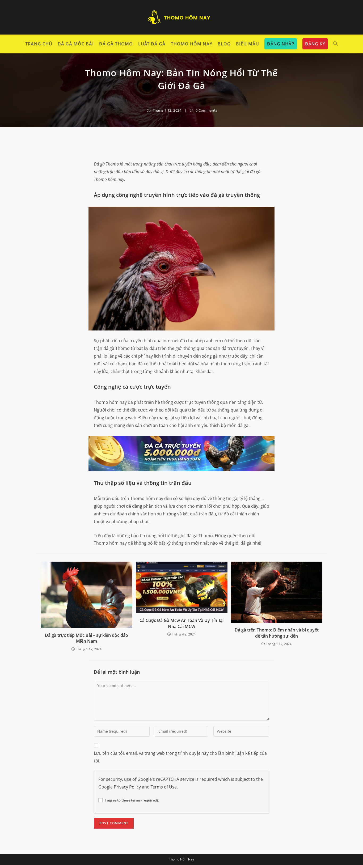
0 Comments (206, 110)
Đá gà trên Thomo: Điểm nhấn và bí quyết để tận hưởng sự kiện (277, 633)
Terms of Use (164, 787)
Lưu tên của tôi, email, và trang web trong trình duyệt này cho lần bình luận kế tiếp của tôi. (180, 757)
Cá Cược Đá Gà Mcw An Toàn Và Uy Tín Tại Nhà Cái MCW (181, 623)
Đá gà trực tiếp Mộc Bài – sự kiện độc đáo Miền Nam (86, 638)
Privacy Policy (127, 787)
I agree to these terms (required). (132, 800)
